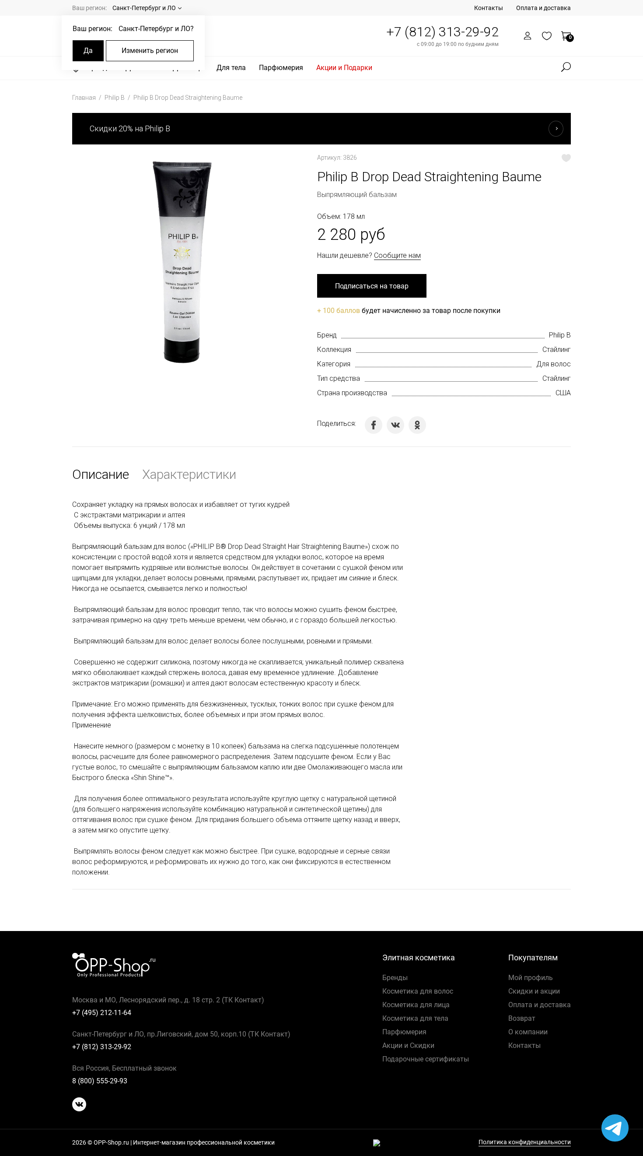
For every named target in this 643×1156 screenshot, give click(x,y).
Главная (84, 97)
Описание (100, 474)
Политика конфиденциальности (525, 1142)
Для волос (553, 364)
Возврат (521, 1018)
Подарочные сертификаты (425, 1059)
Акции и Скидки (408, 1045)
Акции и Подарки (344, 67)
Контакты (488, 7)
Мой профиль (530, 977)
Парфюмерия (281, 67)
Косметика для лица (416, 1005)
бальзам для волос (155, 546)
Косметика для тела (415, 1018)
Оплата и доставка (543, 7)
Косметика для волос (417, 991)
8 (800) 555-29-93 (99, 1081)
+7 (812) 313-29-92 (442, 31)
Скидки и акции (534, 991)
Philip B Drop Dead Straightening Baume (187, 97)
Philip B (115, 97)
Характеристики (189, 474)
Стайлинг (556, 349)
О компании (528, 1032)
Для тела (231, 67)
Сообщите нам (397, 255)
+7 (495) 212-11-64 (101, 1012)
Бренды (395, 977)
